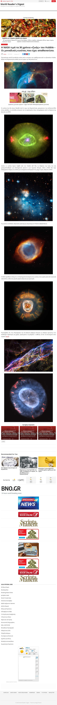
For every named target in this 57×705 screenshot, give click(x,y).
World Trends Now (6, 598)
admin (5, 54)
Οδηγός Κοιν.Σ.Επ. (5, 630)
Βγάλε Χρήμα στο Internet (8, 603)
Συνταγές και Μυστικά (7, 636)
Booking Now (4, 590)
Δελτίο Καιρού (5, 606)
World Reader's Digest (12, 4)
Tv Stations (44, 692)
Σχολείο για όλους (6, 638)
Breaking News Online (7, 592)
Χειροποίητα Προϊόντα (7, 644)
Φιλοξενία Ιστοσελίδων (7, 641)
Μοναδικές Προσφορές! (7, 628)
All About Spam (5, 587)
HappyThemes (38, 702)
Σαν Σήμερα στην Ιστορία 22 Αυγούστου (9, 468)
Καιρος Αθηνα (13, 692)
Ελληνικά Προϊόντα (6, 609)
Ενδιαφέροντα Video (6, 611)
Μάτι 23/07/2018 (5, 625)
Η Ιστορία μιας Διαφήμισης (8, 614)
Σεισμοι (38, 692)
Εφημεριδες (32, 692)
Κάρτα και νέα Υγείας (6, 619)
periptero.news (5, 595)
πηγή (7, 336)
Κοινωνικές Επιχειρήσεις (8, 622)
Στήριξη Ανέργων (5, 633)
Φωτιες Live (6, 692)
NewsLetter (51, 692)
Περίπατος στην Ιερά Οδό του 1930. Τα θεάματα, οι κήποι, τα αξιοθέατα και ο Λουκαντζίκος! (28, 472)
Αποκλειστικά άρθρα (6, 600)
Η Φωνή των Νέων (6, 617)
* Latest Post (4, 44)
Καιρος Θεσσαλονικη (23, 692)
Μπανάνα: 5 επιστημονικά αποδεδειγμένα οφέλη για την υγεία (47, 470)
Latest (3, 441)
